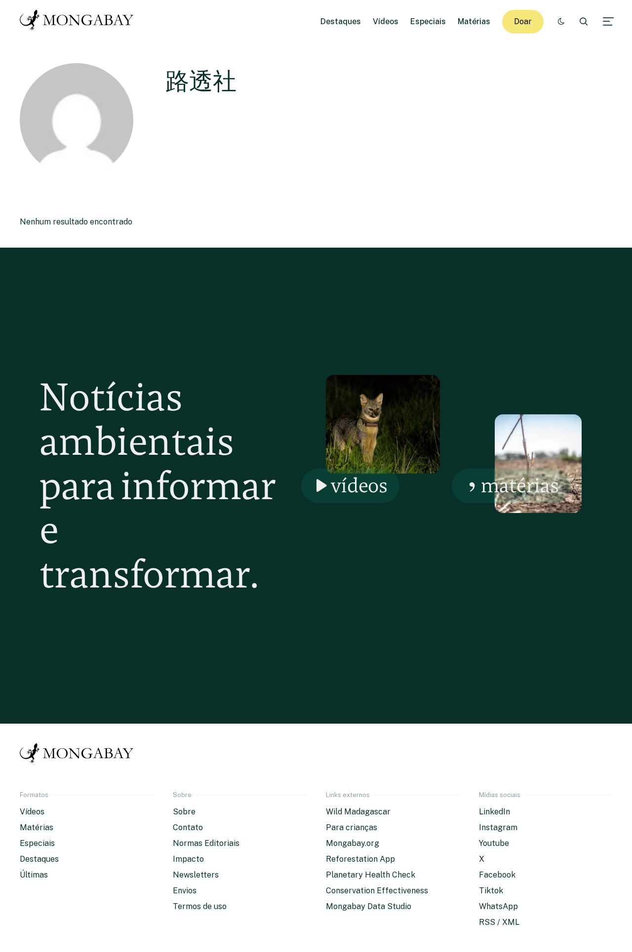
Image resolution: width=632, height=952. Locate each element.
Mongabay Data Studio (368, 906)
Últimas (34, 874)
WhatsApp (498, 906)
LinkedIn (494, 811)
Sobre (184, 811)
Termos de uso (200, 906)
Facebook (497, 874)
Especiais (428, 21)
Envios (185, 890)
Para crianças (351, 827)
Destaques (340, 21)
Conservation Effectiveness (377, 890)
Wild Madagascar (358, 811)
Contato (188, 827)
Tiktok (491, 890)
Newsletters (196, 874)
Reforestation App (360, 859)
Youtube (494, 843)
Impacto (188, 859)
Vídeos (385, 21)
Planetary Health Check (370, 874)
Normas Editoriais (206, 843)
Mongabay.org (352, 843)
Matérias (474, 21)
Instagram (498, 827)
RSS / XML (499, 922)
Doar (523, 21)
